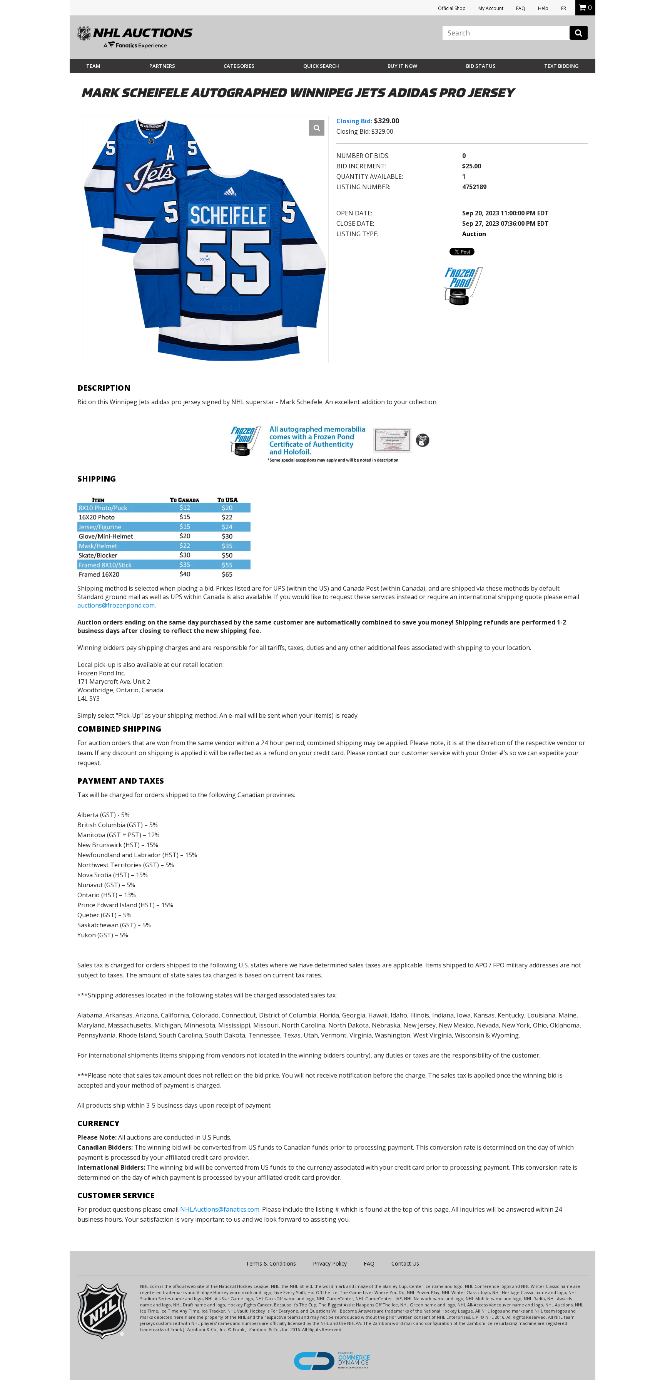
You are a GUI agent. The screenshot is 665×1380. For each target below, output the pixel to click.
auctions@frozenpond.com (116, 605)
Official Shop (452, 8)
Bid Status (481, 65)
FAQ (520, 8)
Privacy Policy (330, 1263)
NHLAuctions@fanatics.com (219, 1209)
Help (543, 8)
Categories (239, 65)
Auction (474, 234)
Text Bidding (561, 65)
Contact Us (405, 1263)
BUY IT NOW (402, 65)
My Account (490, 8)
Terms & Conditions (271, 1263)
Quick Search (321, 65)
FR (563, 8)
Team (93, 65)
